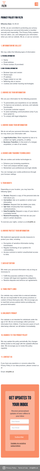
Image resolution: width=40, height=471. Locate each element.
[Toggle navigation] (36, 4)
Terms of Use (23, 468)
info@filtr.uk (31, 222)
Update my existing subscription (18, 444)
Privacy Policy (11, 468)
